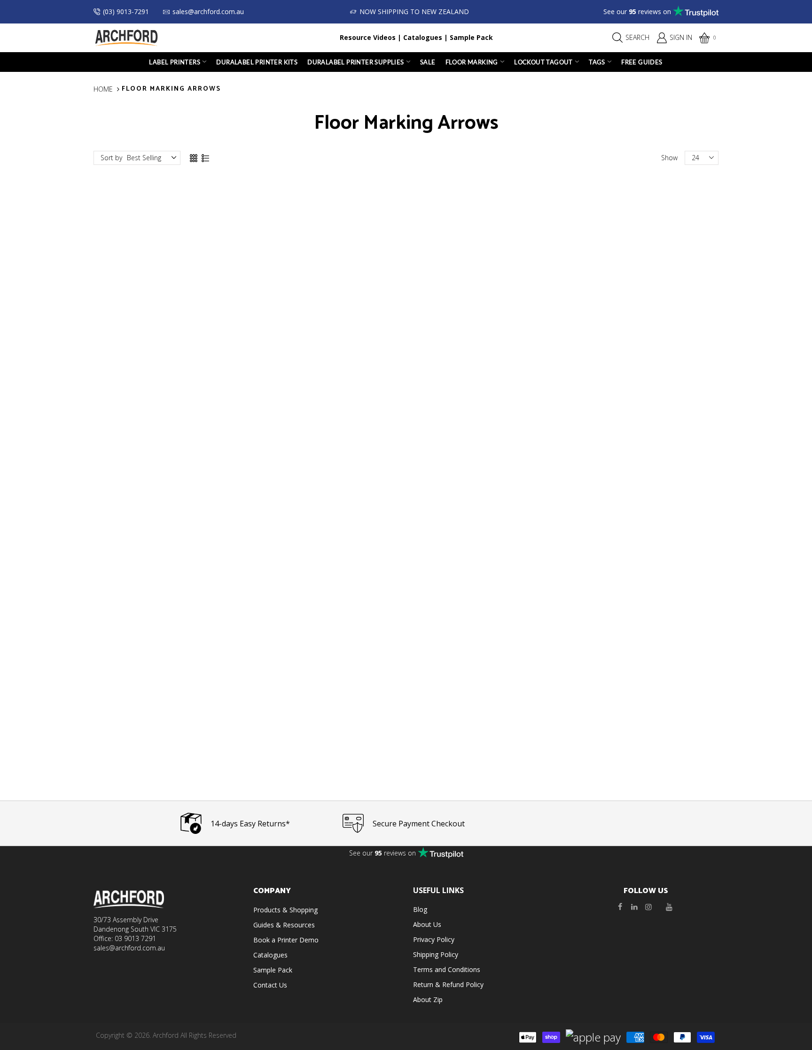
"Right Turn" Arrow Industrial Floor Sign (646, 337)
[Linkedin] (634, 906)
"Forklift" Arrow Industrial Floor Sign (486, 337)
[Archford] (126, 36)
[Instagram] (648, 906)
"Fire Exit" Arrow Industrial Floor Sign (326, 337)
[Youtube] (669, 906)
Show (669, 157)
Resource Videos (368, 37)
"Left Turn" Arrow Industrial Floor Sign (486, 540)
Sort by (111, 157)
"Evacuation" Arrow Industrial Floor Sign (166, 743)
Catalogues (422, 37)
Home (103, 89)
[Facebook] (620, 906)
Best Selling (144, 157)
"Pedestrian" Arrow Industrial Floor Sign (166, 337)
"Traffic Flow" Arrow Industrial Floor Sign (326, 540)
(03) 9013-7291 (126, 11)
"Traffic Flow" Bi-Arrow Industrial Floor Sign (166, 540)
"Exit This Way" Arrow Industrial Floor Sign (645, 540)
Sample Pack (471, 37)
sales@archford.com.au (208, 11)
